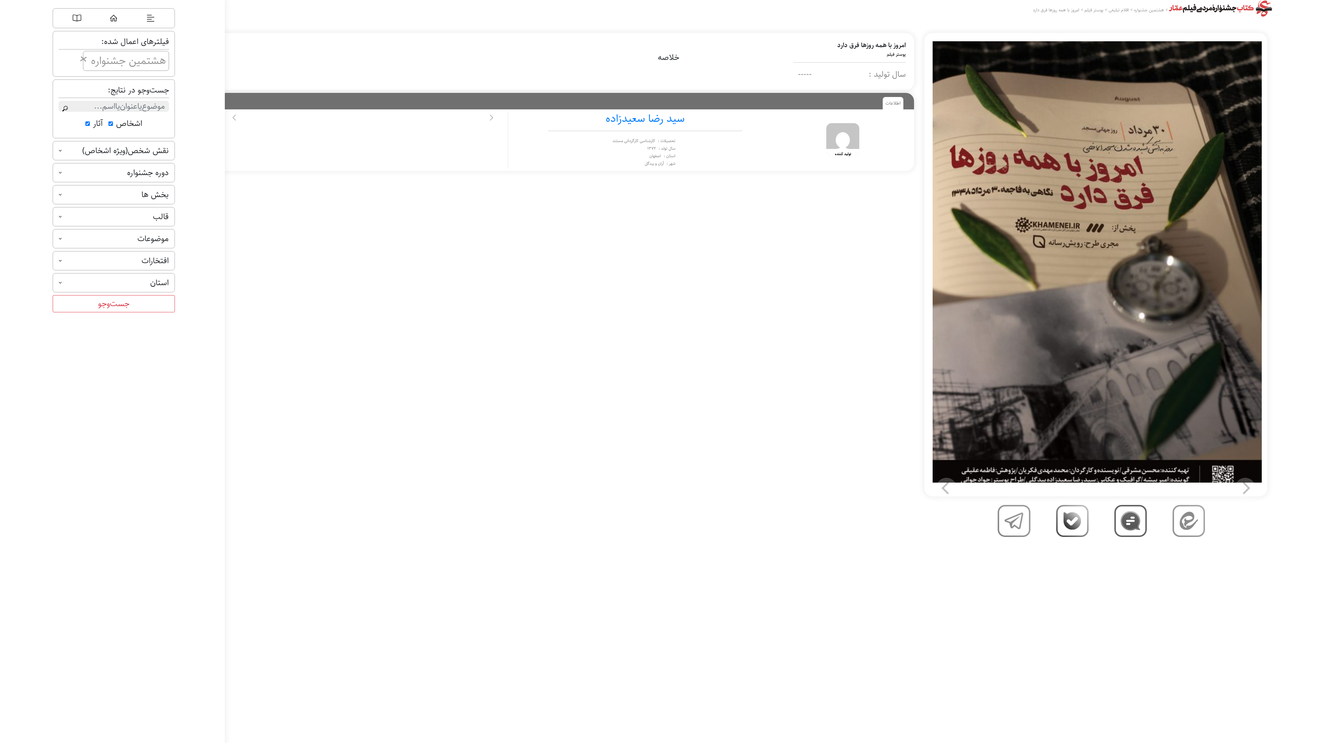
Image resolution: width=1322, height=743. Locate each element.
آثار (98, 123)
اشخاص (129, 123)
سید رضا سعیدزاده (645, 118)
